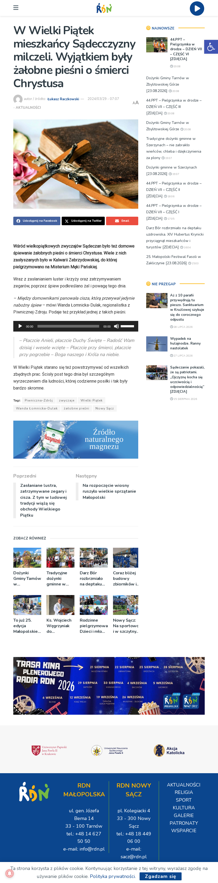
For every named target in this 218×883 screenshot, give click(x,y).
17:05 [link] (170, 219)
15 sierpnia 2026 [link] (185, 399)
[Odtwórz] (20, 326)
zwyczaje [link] (66, 400)
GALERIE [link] (184, 815)
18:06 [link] (170, 196)
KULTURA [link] (184, 808)
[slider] (128, 325)
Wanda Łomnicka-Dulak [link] (37, 408)
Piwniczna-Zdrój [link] (39, 400)
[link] (211, 47)
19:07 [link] (168, 158)
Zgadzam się (160, 876)
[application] (75, 326)
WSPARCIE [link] (183, 830)
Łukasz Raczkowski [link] (63, 99)
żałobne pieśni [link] (76, 408)
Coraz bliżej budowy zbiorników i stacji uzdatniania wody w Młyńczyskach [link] (126, 578)
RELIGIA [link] (184, 792)
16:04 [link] (187, 247)
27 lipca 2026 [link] (182, 356)
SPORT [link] (184, 800)
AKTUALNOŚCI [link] (28, 107)
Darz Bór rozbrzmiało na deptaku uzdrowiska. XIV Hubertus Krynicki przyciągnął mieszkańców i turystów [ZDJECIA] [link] (93, 578)
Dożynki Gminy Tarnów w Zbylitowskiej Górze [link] (27, 578)
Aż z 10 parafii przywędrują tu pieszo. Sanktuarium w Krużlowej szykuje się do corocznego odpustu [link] (187, 307)
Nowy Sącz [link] (104, 408)
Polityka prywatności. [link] (113, 876)
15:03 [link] (195, 263)
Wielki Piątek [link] (92, 400)
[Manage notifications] (9, 873)
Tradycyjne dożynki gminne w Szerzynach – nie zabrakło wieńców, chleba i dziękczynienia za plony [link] (60, 578)
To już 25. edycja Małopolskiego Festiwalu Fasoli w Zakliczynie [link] (27, 626)
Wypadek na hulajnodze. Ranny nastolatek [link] (185, 343)
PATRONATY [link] (184, 823)
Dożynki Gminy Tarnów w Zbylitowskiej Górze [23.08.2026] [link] (167, 84)
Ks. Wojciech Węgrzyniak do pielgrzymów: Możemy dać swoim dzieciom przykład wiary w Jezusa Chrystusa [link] (60, 626)
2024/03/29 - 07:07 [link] (103, 99)
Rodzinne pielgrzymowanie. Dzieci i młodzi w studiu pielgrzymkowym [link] (94, 626)
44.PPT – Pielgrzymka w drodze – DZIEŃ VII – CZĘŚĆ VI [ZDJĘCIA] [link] (186, 49)
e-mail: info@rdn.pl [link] (84, 849)
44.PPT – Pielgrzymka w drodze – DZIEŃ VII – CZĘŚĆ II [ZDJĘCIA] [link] (174, 190)
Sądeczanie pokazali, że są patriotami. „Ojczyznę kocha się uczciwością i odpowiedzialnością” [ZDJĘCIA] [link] (187, 379)
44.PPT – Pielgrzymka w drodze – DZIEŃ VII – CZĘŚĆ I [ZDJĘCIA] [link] (174, 212)
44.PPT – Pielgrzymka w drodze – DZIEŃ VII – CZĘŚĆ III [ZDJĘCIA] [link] (174, 107)
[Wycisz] (116, 326)
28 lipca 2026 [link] (182, 327)
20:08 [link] (177, 66)
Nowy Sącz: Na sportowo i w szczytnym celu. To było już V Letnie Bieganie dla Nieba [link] (126, 626)
